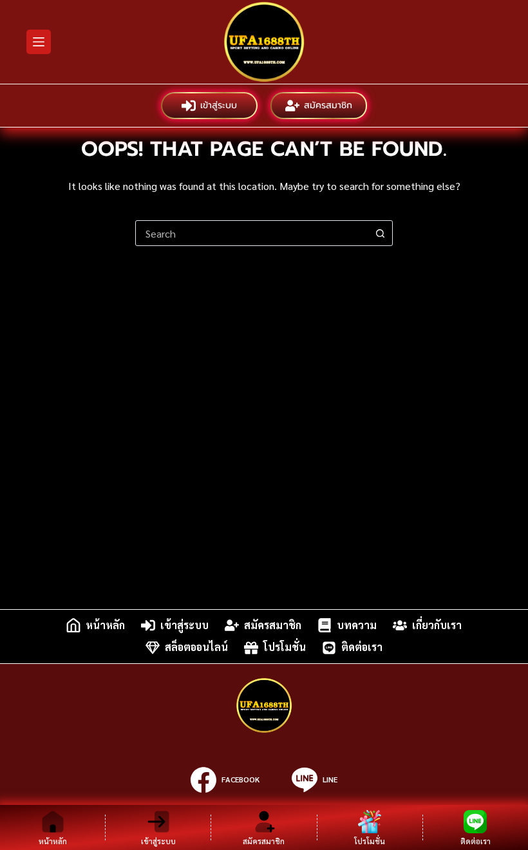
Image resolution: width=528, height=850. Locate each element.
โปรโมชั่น (284, 647)
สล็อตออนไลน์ (196, 647)
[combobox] (252, 233)
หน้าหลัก (105, 625)
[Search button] (380, 233)
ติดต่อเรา (361, 647)
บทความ (357, 625)
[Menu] (38, 42)
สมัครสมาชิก (328, 105)
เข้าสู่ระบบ (218, 105)
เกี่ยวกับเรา (437, 625)
